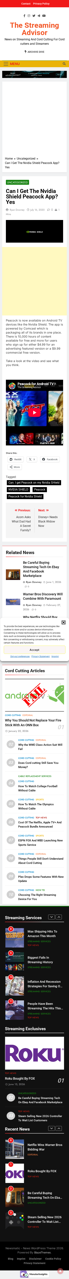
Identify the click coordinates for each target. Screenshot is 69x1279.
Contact (26, 3)
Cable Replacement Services (34, 776)
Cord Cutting (13, 715)
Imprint (55, 656)
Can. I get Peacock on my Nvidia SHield (33, 482)
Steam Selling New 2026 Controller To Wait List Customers (45, 1198)
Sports (40, 799)
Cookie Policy (53, 1258)
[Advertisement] (34, 120)
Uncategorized (17, 182)
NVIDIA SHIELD (18, 489)
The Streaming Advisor (34, 29)
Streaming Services (39, 943)
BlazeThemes (42, 1252)
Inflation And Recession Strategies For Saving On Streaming (45, 962)
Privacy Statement (40, 656)
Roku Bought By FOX (20, 1078)
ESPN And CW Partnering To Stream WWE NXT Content (45, 1222)
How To (40, 890)
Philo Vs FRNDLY (39, 1006)
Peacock (39, 489)
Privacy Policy (41, 3)
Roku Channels (37, 1015)
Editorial (27, 715)
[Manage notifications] (60, 1271)
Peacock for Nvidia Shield (25, 496)
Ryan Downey (17, 210)
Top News (41, 817)
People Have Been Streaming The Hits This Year (44, 984)
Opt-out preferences (20, 656)
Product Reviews (38, 1011)
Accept (34, 649)
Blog (10, 1258)
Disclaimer (35, 1258)
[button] (63, 622)
